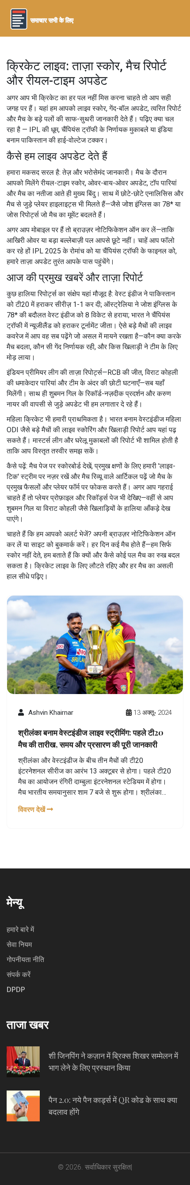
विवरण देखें (32, 809)
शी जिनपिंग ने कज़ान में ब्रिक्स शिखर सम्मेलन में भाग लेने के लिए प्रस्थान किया (113, 1061)
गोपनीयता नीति (25, 959)
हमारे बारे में (20, 929)
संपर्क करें (18, 974)
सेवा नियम (19, 944)
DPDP (16, 989)
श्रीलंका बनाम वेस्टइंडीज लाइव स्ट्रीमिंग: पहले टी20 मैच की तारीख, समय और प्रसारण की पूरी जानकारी (90, 738)
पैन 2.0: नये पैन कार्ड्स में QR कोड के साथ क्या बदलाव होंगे (113, 1105)
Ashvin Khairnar (50, 713)
